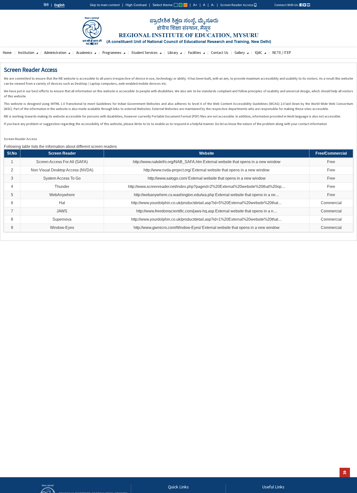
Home (7, 52)
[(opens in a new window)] (300, 5)
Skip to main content (105, 5)
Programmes (112, 52)
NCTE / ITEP (281, 52)
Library (173, 52)
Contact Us (219, 52)
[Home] (178, 30)
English (59, 5)
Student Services (144, 52)
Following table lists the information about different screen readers (60, 146)
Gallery (240, 52)
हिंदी (46, 5)
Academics (84, 52)
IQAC (259, 52)
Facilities (195, 52)
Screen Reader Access (237, 5)
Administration (55, 52)
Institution (26, 52)
